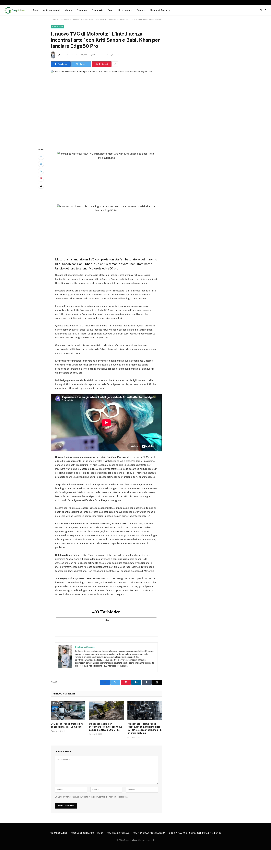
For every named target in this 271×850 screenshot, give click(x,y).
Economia (82, 10)
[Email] (41, 185)
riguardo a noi (58, 833)
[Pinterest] (41, 178)
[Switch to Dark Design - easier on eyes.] (261, 10)
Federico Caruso (66, 55)
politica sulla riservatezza (149, 833)
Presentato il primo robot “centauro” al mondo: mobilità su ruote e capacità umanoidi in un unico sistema (144, 728)
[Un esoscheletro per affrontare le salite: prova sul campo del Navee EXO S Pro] (106, 710)
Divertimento (125, 10)
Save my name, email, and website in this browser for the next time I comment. (93, 797)
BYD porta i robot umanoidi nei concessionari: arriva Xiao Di (67, 725)
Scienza (141, 10)
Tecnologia (97, 10)
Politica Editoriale (118, 833)
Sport (111, 10)
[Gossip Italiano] (14, 10)
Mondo (68, 10)
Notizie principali (51, 10)
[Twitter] (41, 164)
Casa (35, 10)
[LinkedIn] (41, 171)
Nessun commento (101, 55)
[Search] (265, 10)
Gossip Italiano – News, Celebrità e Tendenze (195, 833)
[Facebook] (41, 157)
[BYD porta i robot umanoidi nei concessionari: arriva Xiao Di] (68, 710)
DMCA (100, 833)
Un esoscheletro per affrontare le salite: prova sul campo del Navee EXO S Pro (105, 727)
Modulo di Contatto (160, 10)
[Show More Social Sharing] (115, 64)
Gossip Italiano (130, 840)
